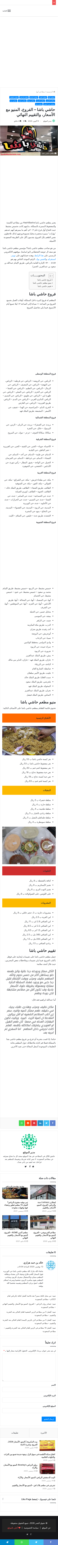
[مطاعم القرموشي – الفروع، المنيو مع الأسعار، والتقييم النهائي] (43, 1222)
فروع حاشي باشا (44, 280)
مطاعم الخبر (43, 97)
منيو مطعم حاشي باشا (42, 283)
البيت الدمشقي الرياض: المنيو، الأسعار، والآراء (36, 1477)
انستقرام (52, 259)
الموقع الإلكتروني (49, 1406)
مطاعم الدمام (34, 97)
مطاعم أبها (40, 92)
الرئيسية (49, 92)
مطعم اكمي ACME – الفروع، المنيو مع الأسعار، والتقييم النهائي (16, 1235)
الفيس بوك (41, 259)
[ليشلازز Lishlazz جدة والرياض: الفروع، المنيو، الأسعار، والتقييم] (43, 1192)
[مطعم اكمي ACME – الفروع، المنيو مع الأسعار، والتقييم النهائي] (15, 1222)
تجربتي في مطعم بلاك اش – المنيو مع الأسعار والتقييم (33, 1485)
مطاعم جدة (13, 101)
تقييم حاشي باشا (44, 286)
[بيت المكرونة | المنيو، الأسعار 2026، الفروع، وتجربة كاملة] (47, 1445)
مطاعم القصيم (50, 101)
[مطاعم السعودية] (46, 10)
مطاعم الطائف (14, 97)
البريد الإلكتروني (50, 1395)
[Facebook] (30, 1534)
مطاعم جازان (22, 101)
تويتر (13, 255)
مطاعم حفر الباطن (49, 104)
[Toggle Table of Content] (49, 275)
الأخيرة (44, 1432)
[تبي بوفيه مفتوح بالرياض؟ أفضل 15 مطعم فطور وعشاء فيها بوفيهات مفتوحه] (15, 1192)
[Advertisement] (29, 54)
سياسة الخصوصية (31, 1528)
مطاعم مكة (39, 104)
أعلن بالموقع (13, 1528)
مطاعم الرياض (24, 97)
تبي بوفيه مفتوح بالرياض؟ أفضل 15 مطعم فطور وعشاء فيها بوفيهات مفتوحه (16, 1205)
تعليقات (14, 1432)
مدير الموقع (47, 121)
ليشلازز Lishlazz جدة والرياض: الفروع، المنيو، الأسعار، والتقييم (46, 1205)
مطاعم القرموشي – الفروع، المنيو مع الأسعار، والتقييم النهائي (44, 1235)
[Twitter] (27, 1534)
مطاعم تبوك (31, 101)
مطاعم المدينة (40, 101)
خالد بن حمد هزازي (33, 1262)
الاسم (53, 1385)
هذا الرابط (39, 255)
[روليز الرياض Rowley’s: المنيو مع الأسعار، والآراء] (47, 1468)
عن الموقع (46, 1528)
